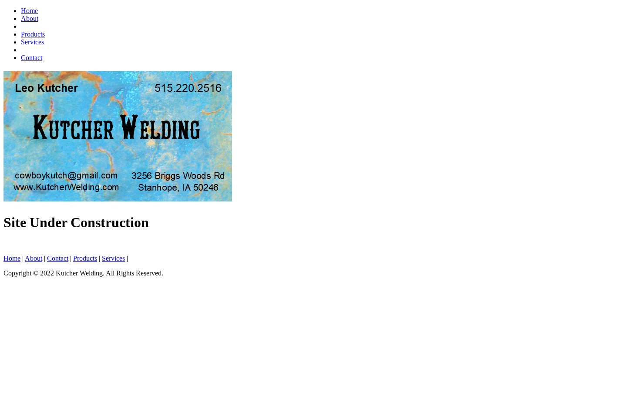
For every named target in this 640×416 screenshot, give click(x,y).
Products (33, 34)
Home (29, 10)
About (29, 18)
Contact (31, 57)
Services (32, 42)
